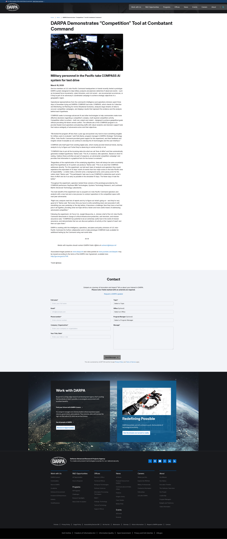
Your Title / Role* (56, 333)
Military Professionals (144, 484)
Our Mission (163, 477)
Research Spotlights (78, 498)
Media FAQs (119, 504)
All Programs (76, 490)
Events (194, 7)
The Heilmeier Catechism (167, 488)
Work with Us (136, 7)
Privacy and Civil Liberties (143, 533)
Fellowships (141, 492)
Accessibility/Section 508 (91, 524)
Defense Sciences (99, 488)
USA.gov (159, 533)
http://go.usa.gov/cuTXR (59, 256)
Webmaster (116, 524)
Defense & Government (58, 492)
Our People (163, 492)
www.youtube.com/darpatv (108, 252)
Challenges (75, 494)
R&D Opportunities (152, 7)
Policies (56, 524)
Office (119, 308)
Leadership (163, 495)
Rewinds (118, 517)
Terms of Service (131, 362)
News (186, 7)
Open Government (124, 533)
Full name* (54, 300)
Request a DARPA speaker (113, 294)
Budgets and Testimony (167, 503)
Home (52, 17)
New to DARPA (55, 484)
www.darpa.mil (78, 252)
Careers (204, 7)
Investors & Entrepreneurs (58, 495)
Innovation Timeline (165, 484)
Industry (53, 499)
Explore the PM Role (144, 481)
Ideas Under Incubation (79, 501)
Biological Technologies (101, 484)
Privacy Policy (119, 362)
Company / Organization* (59, 325)
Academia (54, 488)
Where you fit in (142, 477)
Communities (55, 481)
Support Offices (99, 509)
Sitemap (125, 524)
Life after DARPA (143, 495)
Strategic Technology (100, 501)
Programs (166, 7)
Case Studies (120, 500)
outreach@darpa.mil (108, 245)
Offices (177, 7)
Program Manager (123, 317)
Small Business (55, 503)
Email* (53, 308)
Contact (168, 524)
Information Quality (106, 533)
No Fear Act (106, 524)
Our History (163, 481)
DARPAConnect (55, 477)
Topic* (116, 300)
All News (118, 477)
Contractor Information (144, 488)
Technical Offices (99, 481)
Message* (117, 325)
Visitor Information (165, 506)
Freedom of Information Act (84, 533)
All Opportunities (77, 477)
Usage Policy (77, 524)
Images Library (120, 496)
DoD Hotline (66, 533)
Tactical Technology (100, 505)
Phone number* (56, 317)
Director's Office (99, 477)
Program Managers (165, 499)
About (213, 7)
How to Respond (77, 481)
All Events (119, 513)
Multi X (96, 498)
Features (118, 493)
